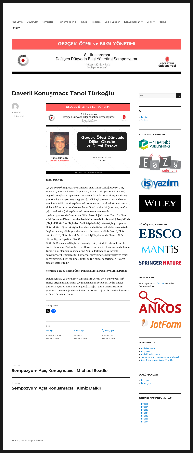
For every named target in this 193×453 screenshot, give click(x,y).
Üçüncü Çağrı (108, 330)
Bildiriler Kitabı (148, 348)
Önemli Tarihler (68, 22)
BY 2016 (144, 404)
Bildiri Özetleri (112, 22)
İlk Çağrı (49, 330)
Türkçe (144, 120)
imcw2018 (16, 112)
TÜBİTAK (160, 283)
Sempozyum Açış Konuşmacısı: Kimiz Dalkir (161, 357)
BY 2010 (144, 419)
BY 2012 (144, 416)
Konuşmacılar (132, 22)
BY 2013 (144, 413)
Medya (162, 22)
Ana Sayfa (17, 22)
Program (96, 22)
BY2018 (15, 440)
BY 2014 (144, 410)
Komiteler (47, 22)
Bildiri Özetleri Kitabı (150, 354)
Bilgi (149, 22)
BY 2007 (144, 422)
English (144, 117)
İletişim (16, 27)
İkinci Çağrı (79, 330)
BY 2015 (144, 407)
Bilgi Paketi (146, 351)
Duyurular (32, 22)
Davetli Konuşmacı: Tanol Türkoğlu (157, 360)
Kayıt (84, 22)
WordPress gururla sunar (32, 440)
